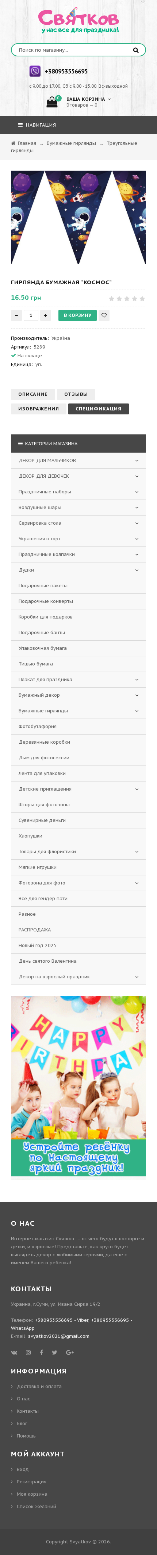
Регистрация (31, 1482)
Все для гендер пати (43, 898)
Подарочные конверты (46, 601)
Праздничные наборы (45, 492)
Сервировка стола (40, 523)
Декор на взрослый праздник (54, 977)
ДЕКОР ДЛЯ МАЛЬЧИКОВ (47, 460)
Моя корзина (32, 1494)
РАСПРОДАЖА (35, 930)
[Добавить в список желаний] (104, 315)
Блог (22, 1423)
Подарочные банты (42, 632)
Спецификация (99, 409)
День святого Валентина (48, 961)
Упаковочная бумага (43, 648)
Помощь (26, 1436)
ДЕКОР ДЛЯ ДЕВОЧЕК (44, 476)
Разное (27, 914)
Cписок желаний (36, 1506)
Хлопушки (30, 836)
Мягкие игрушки (38, 867)
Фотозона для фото (42, 883)
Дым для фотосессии (44, 758)
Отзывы (76, 394)
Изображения (38, 409)
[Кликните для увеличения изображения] (78, 217)
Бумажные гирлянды (43, 711)
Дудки (26, 570)
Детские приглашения (45, 789)
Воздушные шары (40, 507)
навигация (40, 125)
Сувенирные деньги (42, 820)
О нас (23, 1399)
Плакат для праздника (45, 679)
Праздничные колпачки (47, 554)
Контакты (28, 1411)
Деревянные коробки (44, 742)
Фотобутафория (38, 726)
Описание (33, 394)
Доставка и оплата (39, 1386)
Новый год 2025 (38, 945)
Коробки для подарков (46, 617)
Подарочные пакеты (43, 585)
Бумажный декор (39, 695)
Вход (23, 1469)
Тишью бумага (36, 664)
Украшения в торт (40, 539)
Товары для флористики (47, 851)
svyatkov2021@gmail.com (58, 1336)
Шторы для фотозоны (44, 805)
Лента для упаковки (42, 773)
